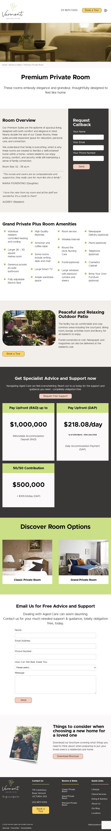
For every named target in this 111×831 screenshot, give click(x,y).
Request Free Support (55, 396)
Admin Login (5, 828)
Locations (96, 813)
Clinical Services (99, 794)
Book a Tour (92, 10)
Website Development (94, 824)
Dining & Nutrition (99, 799)
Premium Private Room (33, 65)
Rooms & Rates (15, 65)
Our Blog (96, 808)
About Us (96, 804)
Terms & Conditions (26, 828)
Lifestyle (95, 789)
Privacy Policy (15, 828)
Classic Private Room (68, 790)
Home (4, 65)
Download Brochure (68, 756)
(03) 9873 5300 (39, 802)
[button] (107, 4)
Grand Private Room (68, 797)
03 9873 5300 (69, 10)
